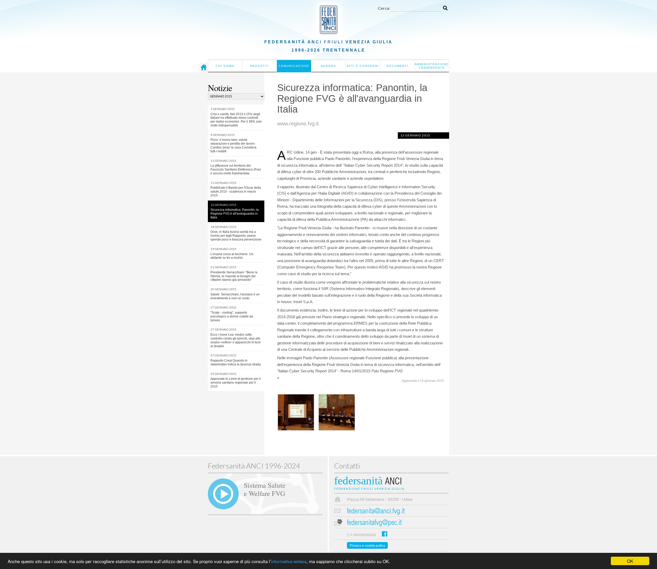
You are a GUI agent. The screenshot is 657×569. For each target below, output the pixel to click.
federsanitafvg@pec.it (374, 523)
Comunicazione (293, 65)
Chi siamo (225, 65)
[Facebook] (384, 533)
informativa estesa (288, 561)
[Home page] (203, 67)
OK (630, 561)
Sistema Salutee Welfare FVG (264, 489)
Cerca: (384, 8)
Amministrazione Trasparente (432, 66)
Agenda (328, 65)
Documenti (397, 65)
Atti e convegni (363, 65)
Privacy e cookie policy (367, 545)
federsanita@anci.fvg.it (376, 511)
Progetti (259, 65)
